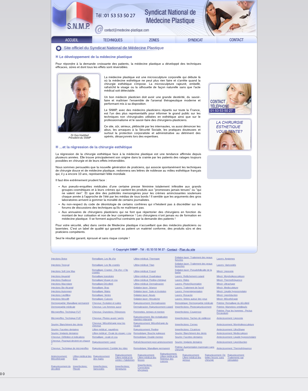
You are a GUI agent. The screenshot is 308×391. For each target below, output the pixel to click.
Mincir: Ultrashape (226, 284)
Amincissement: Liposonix (230, 318)
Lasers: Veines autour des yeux (191, 299)
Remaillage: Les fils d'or (104, 258)
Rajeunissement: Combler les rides (110, 348)
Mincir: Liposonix (225, 271)
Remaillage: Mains (101, 291)
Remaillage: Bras (100, 287)
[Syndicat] (195, 39)
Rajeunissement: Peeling (145, 329)
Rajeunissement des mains (101, 357)
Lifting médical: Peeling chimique (150, 280)
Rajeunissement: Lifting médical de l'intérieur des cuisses (168, 357)
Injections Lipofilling (60, 295)
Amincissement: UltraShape (231, 329)
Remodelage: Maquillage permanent (151, 348)
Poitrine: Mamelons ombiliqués (232, 307)
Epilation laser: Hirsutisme (147, 299)
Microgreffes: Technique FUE (66, 318)
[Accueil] (71, 39)
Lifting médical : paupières (105, 329)
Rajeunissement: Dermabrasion (149, 303)
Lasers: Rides (182, 280)
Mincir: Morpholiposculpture (231, 276)
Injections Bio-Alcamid (62, 287)
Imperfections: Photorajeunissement (193, 307)
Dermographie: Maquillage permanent (70, 303)
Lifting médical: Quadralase (147, 276)
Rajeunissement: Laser (104, 342)
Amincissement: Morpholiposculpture (235, 324)
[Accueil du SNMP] (154, 18)
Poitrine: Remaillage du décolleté (233, 303)
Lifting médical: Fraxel (145, 271)
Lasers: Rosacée (184, 295)
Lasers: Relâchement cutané (189, 276)
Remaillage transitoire (103, 276)
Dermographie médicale (63, 307)
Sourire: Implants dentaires (64, 333)
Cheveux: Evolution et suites (106, 303)
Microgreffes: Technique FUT (66, 312)
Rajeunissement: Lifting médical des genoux (191, 357)
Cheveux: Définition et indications (68, 337)
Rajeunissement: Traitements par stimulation (236, 357)
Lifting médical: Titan (144, 265)
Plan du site (187, 249)
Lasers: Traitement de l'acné (189, 287)
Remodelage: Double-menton (148, 337)
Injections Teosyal (60, 265)
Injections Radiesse (61, 280)
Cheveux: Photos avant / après (108, 318)
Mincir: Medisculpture (227, 287)
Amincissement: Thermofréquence (234, 348)
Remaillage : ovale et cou (105, 337)
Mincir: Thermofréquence (229, 280)
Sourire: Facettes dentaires (65, 329)
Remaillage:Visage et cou (105, 280)
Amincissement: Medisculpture (232, 333)
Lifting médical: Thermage (147, 258)
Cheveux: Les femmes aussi (106, 307)
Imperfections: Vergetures (122, 367)
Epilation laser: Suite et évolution (150, 291)
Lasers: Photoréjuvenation (188, 284)
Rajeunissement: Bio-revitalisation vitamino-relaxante (150, 318)
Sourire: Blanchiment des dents (67, 324)
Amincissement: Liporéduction (232, 342)
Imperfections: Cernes (186, 324)
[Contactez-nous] (237, 39)
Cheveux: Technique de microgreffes (70, 348)
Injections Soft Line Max (63, 271)
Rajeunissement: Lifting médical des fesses (147, 357)
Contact (172, 249)
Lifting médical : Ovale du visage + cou (111, 333)
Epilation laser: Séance (145, 287)
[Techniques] (113, 39)
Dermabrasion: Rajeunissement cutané (153, 307)
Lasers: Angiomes (226, 258)
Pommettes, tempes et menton (148, 312)
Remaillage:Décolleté (102, 284)
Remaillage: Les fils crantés (106, 265)
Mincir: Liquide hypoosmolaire (232, 291)
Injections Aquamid (60, 276)
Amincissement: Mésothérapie (59, 357)
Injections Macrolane (61, 284)
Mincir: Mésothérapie (227, 299)
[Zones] (154, 39)
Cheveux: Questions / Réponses (109, 312)
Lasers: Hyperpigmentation (188, 291)
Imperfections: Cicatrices (187, 329)
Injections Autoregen (61, 291)
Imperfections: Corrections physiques (145, 367)
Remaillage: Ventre (101, 295)
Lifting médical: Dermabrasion (149, 284)
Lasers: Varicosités (226, 265)
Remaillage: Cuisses (102, 299)
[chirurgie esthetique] (229, 134)
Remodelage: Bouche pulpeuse (149, 333)
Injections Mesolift (60, 299)
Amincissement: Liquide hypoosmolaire (236, 337)
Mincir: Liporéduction (227, 295)
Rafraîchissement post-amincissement (153, 342)
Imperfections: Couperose (188, 312)
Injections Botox (59, 258)
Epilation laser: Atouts (144, 295)
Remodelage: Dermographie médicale (194, 303)
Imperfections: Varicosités (100, 367)
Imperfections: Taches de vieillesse (193, 318)
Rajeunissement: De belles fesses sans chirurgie (215, 357)
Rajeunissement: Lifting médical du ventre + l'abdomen (125, 357)
